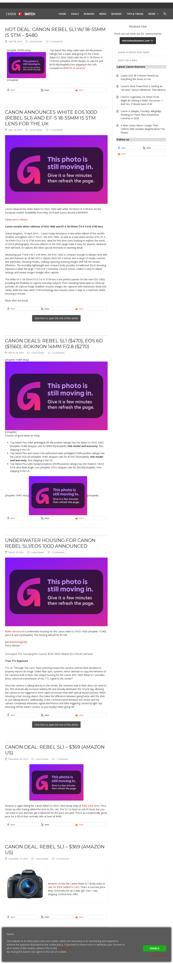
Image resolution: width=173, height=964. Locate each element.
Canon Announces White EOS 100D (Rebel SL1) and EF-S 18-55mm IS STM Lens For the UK (51, 117)
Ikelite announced (14, 631)
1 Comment (62, 759)
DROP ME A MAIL (128, 60)
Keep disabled (158, 955)
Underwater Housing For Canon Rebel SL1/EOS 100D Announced (50, 543)
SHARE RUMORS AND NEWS (134, 52)
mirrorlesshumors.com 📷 (137, 40)
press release (20, 219)
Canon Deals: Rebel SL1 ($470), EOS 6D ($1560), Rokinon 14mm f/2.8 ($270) (54, 343)
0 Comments (56, 41)
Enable (154, 948)
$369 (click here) (91, 805)
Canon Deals (36, 41)
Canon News (36, 129)
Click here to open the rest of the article (56, 318)
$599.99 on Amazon (74, 68)
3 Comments (56, 129)
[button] (165, 14)
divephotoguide (17, 642)
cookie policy (65, 948)
